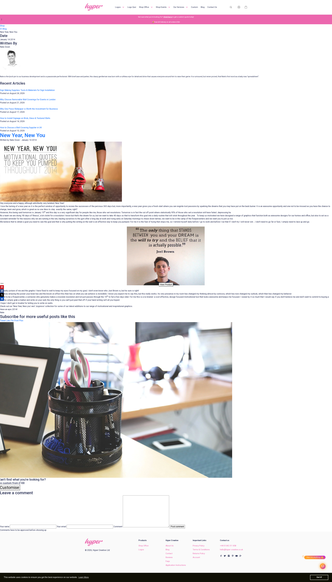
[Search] (231, 7)
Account (196, 557)
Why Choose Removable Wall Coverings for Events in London (28, 99)
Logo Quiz (131, 7)
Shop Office (144, 7)
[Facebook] (2, 291)
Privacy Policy (198, 546)
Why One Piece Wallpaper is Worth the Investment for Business (29, 109)
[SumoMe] (2, 299)
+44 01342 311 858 (228, 546)
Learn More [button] (83, 577)
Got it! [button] (319, 577)
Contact (169, 553)
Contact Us (212, 7)
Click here (167, 17)
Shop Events (161, 7)
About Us (170, 546)
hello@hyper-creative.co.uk (231, 549)
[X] (2, 295)
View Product (166, 284)
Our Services (179, 7)
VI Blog (3, 29)
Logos (118, 7)
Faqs (168, 561)
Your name (4, 526)
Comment (118, 526)
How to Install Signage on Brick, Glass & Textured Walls (25, 118)
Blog (203, 7)
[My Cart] (246, 7)
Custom (194, 7)
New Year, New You (22, 135)
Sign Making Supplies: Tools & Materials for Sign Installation (27, 90)
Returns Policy (199, 553)
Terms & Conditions (201, 549)
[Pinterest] (2, 287)
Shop (2, 26)
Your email (61, 526)
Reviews (169, 557)
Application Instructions (176, 565)
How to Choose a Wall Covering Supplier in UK (21, 127)
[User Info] (239, 7)
